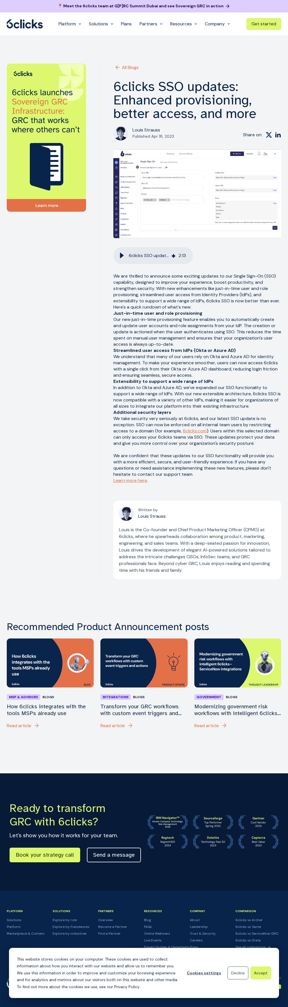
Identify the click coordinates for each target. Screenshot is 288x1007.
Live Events (153, 940)
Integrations (116, 697)
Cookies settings (204, 972)
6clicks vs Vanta (248, 927)
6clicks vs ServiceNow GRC (257, 933)
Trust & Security (203, 933)
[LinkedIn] (277, 134)
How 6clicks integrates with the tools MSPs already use (46, 710)
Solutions (14, 920)
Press (194, 947)
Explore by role (65, 920)
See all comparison (251, 947)
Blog (147, 920)
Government (209, 697)
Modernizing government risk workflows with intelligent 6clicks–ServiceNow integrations (237, 710)
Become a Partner (112, 927)
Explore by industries (70, 933)
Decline (238, 972)
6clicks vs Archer (249, 920)
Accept (260, 972)
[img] (173, 255)
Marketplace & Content (25, 933)
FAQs (148, 927)
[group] (153, 255)
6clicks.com (195, 431)
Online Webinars (157, 933)
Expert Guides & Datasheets (167, 947)
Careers (196, 940)
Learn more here (130, 480)
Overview (105, 920)
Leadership (199, 927)
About (195, 920)
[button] (121, 255)
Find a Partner (109, 933)
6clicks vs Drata (248, 940)
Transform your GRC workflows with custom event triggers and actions (139, 710)
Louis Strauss (146, 130)
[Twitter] (269, 134)
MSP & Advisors (23, 697)
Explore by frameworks (71, 927)
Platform (14, 927)
